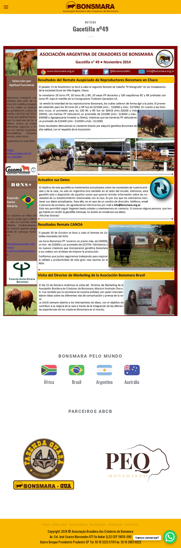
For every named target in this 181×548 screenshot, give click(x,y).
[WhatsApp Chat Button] (170, 537)
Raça (46, 525)
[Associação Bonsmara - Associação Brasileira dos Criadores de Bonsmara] (90, 7)
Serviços (115, 525)
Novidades (98, 525)
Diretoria (59, 525)
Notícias (90, 22)
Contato (131, 525)
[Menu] (6, 7)
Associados (78, 525)
